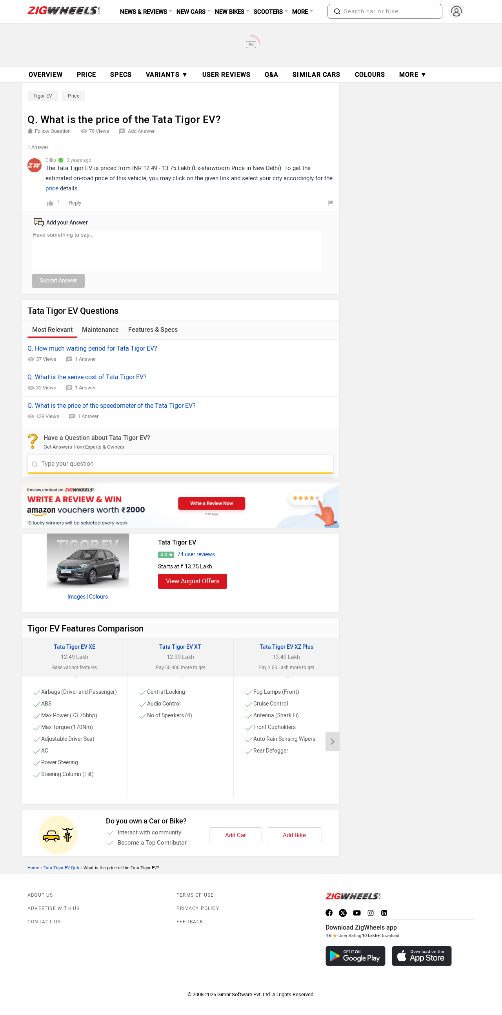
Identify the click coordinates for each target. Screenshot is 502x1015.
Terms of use (195, 895)
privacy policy (197, 908)
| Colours (97, 596)
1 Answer (85, 359)
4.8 (163, 554)
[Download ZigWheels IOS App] (422, 956)
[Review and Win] (180, 505)
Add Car (235, 835)
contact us (44, 922)
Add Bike (294, 835)
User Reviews (226, 74)
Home (33, 867)
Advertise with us (53, 908)
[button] (337, 11)
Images (76, 596)
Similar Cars (316, 74)
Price (73, 96)
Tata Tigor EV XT (180, 647)
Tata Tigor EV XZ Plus (286, 647)
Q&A (271, 74)
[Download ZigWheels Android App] (356, 956)
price (51, 188)
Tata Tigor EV (177, 542)
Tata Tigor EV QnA (61, 867)
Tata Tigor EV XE (74, 647)
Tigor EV (42, 96)
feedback (190, 922)
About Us (40, 895)
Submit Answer (58, 280)
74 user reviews (196, 554)
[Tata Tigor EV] (88, 561)
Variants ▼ (167, 74)
